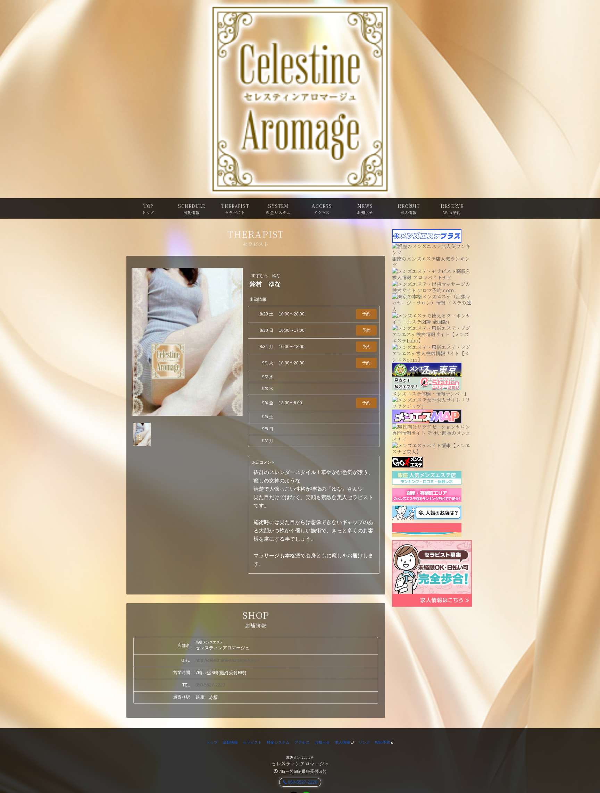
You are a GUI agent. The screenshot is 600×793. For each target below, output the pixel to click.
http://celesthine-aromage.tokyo (227, 660)
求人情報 (343, 742)
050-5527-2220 (210, 684)
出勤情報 (230, 742)
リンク (364, 742)
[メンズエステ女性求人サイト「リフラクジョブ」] (432, 402)
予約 (366, 314)
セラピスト (252, 742)
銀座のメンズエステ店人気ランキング (431, 261)
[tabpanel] (187, 342)
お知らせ (322, 742)
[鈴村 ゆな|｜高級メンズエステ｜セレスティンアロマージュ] (300, 99)
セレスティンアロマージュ (300, 763)
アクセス (302, 742)
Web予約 (383, 742)
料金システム (278, 742)
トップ (212, 742)
